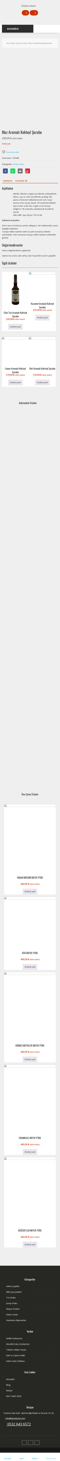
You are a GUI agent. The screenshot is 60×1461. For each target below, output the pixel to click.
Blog (8, 1385)
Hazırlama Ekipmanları (16, 1320)
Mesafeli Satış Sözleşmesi (17, 1344)
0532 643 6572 (18, 1424)
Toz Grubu (11, 1297)
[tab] (7, 180)
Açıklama (7, 180)
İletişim (9, 1390)
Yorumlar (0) (21, 180)
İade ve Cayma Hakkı (15, 1355)
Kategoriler (13, 28)
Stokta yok (15, 326)
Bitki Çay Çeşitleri (14, 1292)
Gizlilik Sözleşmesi (14, 1338)
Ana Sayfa (10, 43)
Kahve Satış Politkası (15, 1361)
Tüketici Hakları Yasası (16, 1349)
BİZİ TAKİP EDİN (13, 1396)
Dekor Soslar (12, 1314)
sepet (21, 1458)
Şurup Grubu (21, 43)
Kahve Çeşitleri (12, 1286)
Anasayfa (10, 1379)
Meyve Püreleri (13, 1309)
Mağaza (35, 1458)
